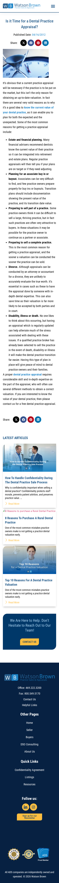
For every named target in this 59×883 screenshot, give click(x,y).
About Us (29, 751)
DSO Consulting (29, 744)
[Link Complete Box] (29, 476)
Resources (29, 784)
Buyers (29, 737)
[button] (53, 6)
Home (29, 722)
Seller (29, 730)
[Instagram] (33, 807)
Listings (29, 777)
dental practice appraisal (27, 374)
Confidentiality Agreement (29, 770)
